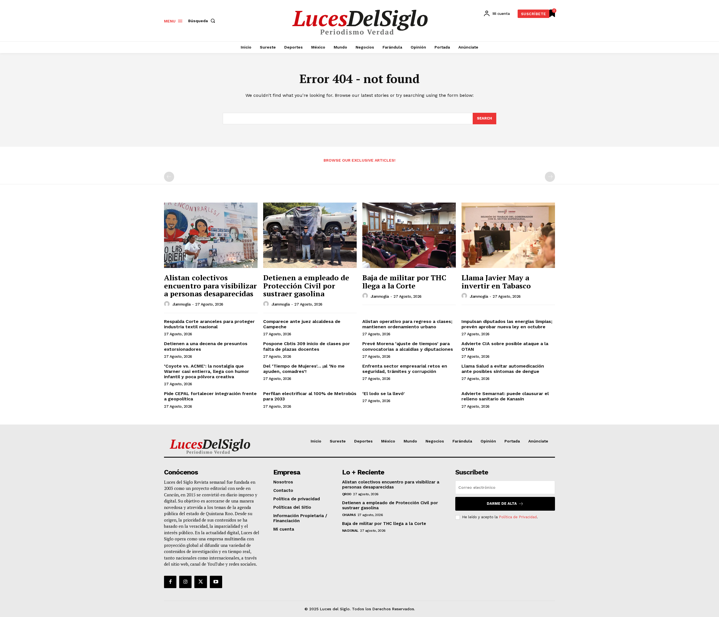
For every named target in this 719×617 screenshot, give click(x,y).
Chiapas (349, 515)
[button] (202, 21)
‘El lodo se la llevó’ (383, 393)
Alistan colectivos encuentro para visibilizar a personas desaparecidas (210, 285)
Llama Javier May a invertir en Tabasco (496, 281)
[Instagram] (185, 582)
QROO (346, 494)
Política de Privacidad (518, 517)
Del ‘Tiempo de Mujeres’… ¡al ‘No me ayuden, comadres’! (304, 368)
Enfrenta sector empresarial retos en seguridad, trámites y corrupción (404, 368)
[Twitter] (200, 582)
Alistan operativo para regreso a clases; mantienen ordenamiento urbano (407, 324)
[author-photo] (167, 304)
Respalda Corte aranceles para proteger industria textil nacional (209, 324)
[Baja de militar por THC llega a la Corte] (409, 235)
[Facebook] (170, 582)
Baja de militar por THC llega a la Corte (404, 281)
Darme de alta (502, 503)
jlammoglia (181, 304)
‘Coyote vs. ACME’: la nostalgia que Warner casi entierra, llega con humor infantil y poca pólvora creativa (206, 371)
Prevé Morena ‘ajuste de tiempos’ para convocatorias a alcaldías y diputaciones (407, 346)
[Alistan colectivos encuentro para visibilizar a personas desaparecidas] (211, 235)
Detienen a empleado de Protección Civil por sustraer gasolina (306, 285)
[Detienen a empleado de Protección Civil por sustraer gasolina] (310, 235)
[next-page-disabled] (550, 177)
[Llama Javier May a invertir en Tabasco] (508, 235)
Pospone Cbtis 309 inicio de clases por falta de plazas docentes (306, 346)
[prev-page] (169, 177)
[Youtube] (216, 582)
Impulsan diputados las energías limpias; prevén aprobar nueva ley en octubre (506, 324)
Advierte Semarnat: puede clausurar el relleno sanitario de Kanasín (505, 396)
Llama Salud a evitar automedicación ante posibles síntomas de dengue (502, 368)
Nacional (350, 531)
